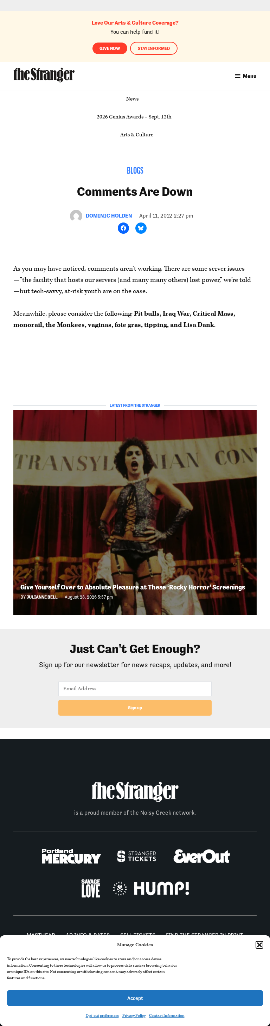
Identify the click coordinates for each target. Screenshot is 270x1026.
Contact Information (167, 1015)
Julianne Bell (42, 597)
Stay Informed (154, 48)
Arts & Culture (136, 134)
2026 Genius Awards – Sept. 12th (134, 117)
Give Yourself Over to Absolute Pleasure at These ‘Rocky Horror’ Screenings (132, 587)
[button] (259, 944)
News (132, 99)
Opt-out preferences (102, 1015)
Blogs (135, 171)
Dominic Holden (109, 215)
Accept (135, 998)
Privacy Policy (134, 1015)
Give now (109, 48)
